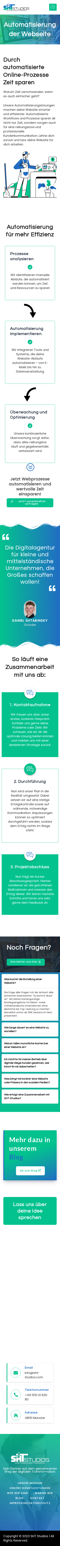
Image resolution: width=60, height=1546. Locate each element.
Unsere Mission (30, 1483)
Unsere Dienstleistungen (30, 1488)
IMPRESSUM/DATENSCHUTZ (30, 1503)
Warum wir (44, 1493)
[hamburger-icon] (53, 7)
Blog (20, 1498)
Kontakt (37, 1498)
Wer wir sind (17, 1493)
